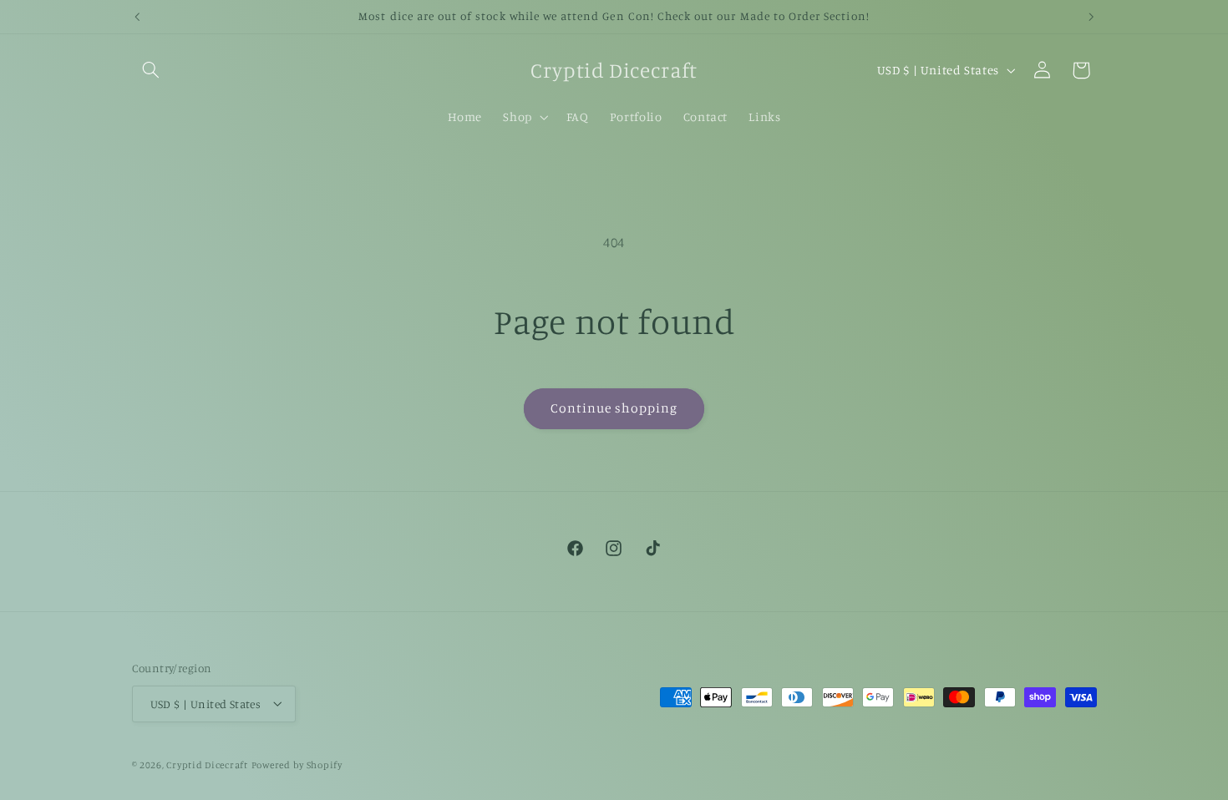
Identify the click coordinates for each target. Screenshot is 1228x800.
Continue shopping (614, 408)
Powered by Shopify (297, 764)
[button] (151, 70)
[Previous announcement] (137, 16)
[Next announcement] (1091, 16)
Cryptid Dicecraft (207, 764)
